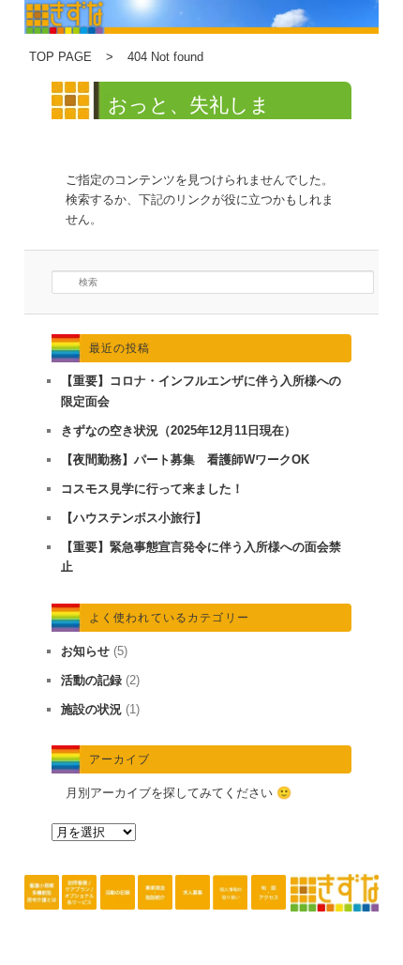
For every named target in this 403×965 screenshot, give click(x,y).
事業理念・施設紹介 (155, 911)
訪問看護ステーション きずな (79, 911)
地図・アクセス (268, 911)
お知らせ (85, 651)
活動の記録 (91, 680)
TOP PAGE (60, 57)
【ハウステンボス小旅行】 (134, 518)
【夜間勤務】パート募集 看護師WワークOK (185, 459)
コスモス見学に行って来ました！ (152, 489)
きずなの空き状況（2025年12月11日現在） (178, 430)
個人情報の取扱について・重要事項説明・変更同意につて (230, 911)
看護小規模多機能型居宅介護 (41, 911)
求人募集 (192, 911)
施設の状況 (91, 709)
